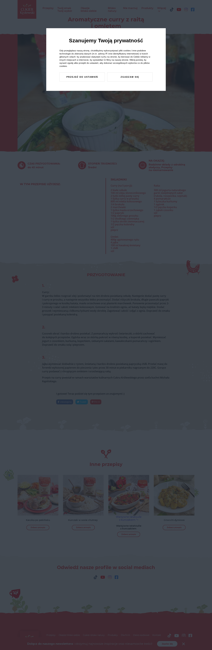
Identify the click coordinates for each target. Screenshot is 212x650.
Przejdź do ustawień (82, 77)
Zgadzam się (130, 77)
